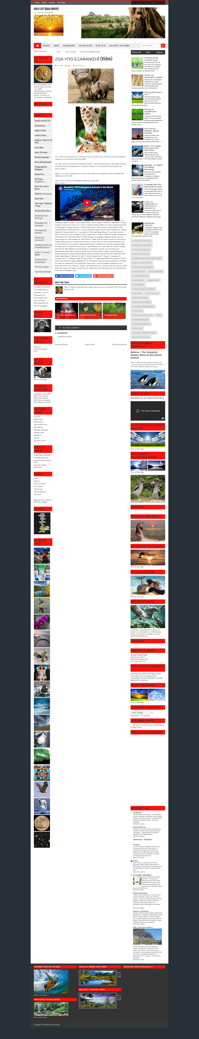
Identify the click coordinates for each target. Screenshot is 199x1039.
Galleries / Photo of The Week (43, 141)
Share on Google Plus (105, 276)
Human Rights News (40, 298)
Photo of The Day (40, 484)
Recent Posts (39, 174)
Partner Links (38, 489)
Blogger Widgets (137, 727)
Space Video (39, 198)
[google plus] (162, 2)
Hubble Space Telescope (42, 455)
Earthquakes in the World (42, 394)
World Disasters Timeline (42, 402)
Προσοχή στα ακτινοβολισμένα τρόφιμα (150, 112)
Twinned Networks (40, 492)
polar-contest (137, 863)
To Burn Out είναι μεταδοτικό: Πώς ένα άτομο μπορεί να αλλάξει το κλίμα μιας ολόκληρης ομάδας (147, 896)
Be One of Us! (101, 45)
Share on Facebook (66, 276)
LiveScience (144, 680)
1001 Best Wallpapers (41, 430)
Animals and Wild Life (42, 120)
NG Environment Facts (138, 661)
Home (37, 2)
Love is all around (41, 152)
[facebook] (133, 2)
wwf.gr (135, 861)
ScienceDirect (152, 674)
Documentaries (69, 45)
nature (142, 676)
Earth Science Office (138, 657)
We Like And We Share (43, 210)
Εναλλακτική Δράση (140, 893)
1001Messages (39, 433)
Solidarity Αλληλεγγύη (43, 193)
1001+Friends (38, 422)
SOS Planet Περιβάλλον (39, 180)
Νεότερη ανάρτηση (61, 344)
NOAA (133, 674)
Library (56, 45)
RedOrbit (159, 678)
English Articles (40, 130)
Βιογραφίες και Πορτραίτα (41, 224)
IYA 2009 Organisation (41, 458)
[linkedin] (157, 2)
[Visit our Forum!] (40, 51)
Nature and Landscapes (43, 162)
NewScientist (135, 680)
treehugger (147, 676)
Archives (46, 45)
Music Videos (38, 486)
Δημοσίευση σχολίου (65, 336)
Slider (159, 315)
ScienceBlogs (135, 678)
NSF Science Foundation (42, 400)
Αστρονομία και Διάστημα (41, 216)
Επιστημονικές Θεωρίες (41, 231)
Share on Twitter (85, 276)
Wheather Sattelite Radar (139, 655)
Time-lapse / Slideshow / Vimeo (43, 204)
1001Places (38, 435)
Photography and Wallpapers (41, 168)
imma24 (36, 438)
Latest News (39, 147)
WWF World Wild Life (41, 303)
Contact (52, 2)
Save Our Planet (39, 300)
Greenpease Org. (39, 295)
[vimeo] (143, 2)
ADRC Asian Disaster (41, 398)
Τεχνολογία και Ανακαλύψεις (41, 260)
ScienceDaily (135, 676)
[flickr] (148, 2)
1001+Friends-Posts (40, 424)
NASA (144, 674)
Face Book (37, 494)
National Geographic (42, 157)
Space (159, 674)
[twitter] (138, 2)
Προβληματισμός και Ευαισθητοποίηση (43, 246)
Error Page (61, 2)
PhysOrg (143, 678)
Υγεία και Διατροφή (43, 271)
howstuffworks (151, 678)
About (44, 2)
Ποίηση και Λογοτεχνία (39, 238)
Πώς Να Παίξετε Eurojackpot (142, 814)
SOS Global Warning (41, 290)
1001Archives (38, 419)
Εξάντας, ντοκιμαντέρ (140, 911)
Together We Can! (85, 45)
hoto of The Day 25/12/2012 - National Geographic (151, 131)
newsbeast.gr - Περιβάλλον (142, 839)
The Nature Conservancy (42, 287)
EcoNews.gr (137, 813)
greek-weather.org (139, 827)
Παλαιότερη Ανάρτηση (119, 344)
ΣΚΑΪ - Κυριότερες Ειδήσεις (143, 927)
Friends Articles (40, 135)
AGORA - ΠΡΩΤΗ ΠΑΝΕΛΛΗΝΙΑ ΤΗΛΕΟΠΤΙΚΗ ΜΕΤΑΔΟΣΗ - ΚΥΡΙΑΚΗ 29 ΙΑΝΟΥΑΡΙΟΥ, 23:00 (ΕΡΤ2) (147, 915)
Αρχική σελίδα (90, 344)
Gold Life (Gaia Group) (46, 9)
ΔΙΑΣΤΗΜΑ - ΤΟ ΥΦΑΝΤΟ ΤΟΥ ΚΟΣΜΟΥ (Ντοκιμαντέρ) (153, 167)
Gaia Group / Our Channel (119, 45)
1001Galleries (38, 427)
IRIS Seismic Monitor (41, 396)
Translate (146, 716)
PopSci (154, 676)
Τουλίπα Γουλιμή (41, 266)
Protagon (136, 844)
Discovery (138, 674)
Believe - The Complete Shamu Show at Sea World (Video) (152, 148)
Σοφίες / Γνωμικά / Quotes (42, 253)
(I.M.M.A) (37, 417)
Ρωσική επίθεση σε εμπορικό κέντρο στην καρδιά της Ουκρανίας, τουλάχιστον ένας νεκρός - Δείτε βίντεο (145, 948)
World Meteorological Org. (139, 659)
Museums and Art (40, 441)
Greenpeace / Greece (41, 292)
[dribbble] (153, 2)
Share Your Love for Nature (42, 187)
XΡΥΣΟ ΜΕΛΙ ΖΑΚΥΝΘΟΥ (142, 875)
